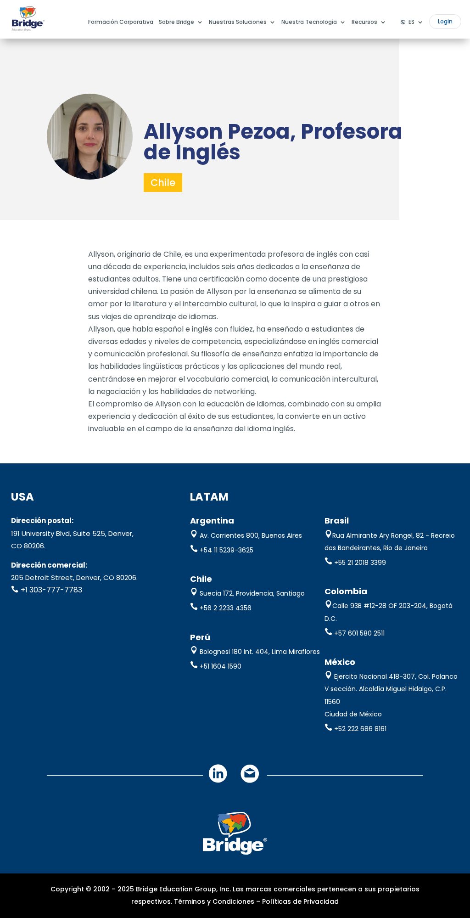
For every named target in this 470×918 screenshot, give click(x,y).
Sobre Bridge (176, 22)
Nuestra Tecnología (309, 22)
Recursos (364, 22)
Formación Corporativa (120, 22)
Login (445, 21)
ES (411, 22)
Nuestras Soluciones (238, 22)
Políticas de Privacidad (300, 901)
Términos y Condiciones (214, 901)
